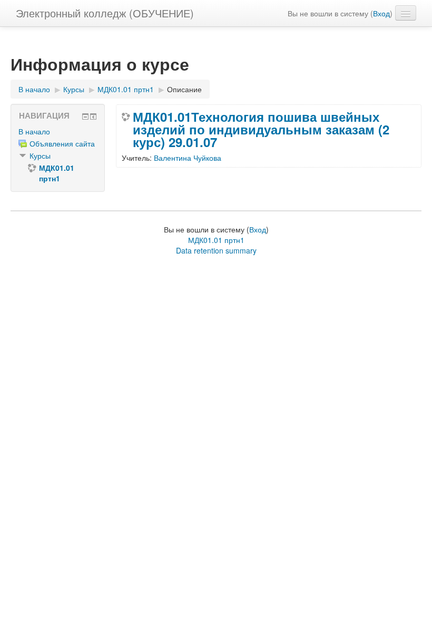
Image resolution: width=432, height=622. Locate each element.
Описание (184, 89)
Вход (381, 13)
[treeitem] (57, 131)
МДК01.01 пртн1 (216, 240)
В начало (34, 131)
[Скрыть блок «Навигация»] (85, 116)
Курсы (40, 155)
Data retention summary (216, 250)
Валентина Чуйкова (187, 157)
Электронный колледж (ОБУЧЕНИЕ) (105, 13)
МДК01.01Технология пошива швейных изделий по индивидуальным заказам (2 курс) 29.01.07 (261, 129)
